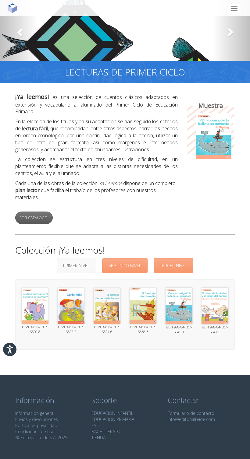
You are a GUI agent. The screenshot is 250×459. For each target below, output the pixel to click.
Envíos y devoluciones (36, 419)
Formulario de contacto (191, 413)
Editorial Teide (14, 8)
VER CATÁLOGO (34, 217)
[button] (19, 30)
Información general (34, 413)
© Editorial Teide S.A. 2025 (41, 437)
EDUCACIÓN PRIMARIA (112, 419)
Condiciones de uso (35, 431)
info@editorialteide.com (191, 419)
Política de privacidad (36, 425)
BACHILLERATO (105, 431)
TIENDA (98, 437)
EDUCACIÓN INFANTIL (112, 413)
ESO (95, 425)
